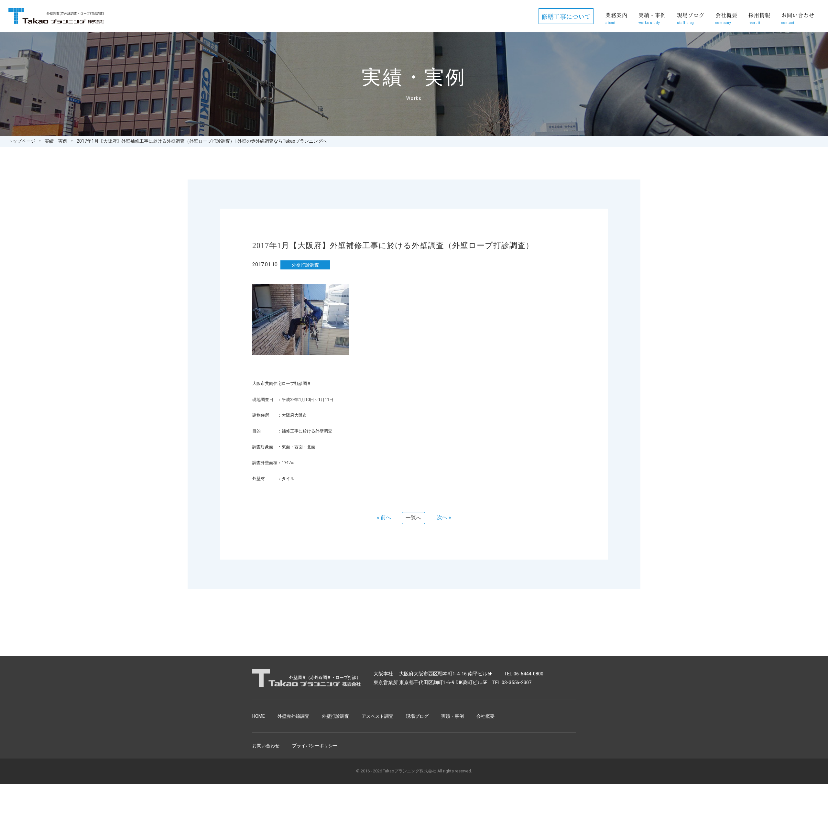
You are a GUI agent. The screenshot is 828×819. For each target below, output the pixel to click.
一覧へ (413, 518)
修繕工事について (566, 16)
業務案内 (616, 18)
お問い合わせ (797, 18)
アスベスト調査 (377, 716)
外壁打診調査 (335, 716)
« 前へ (384, 517)
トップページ (21, 141)
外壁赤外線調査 (293, 716)
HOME (258, 716)
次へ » (444, 517)
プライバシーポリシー (314, 745)
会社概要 (726, 18)
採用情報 (759, 18)
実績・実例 (56, 141)
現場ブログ (690, 18)
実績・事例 (652, 18)
